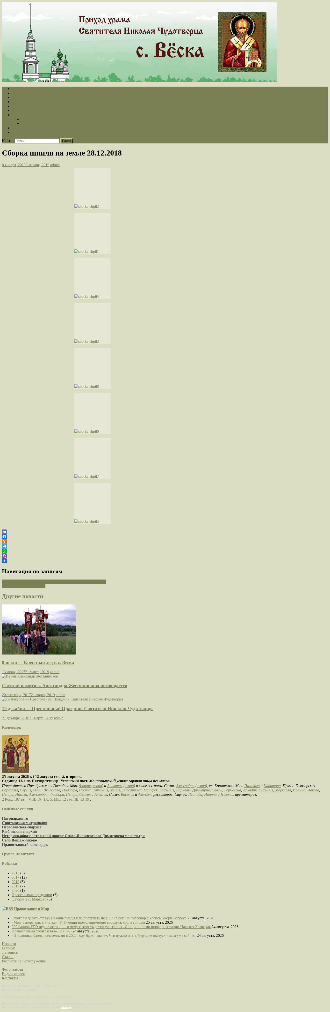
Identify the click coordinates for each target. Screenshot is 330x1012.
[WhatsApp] (165, 551)
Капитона (272, 786)
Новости (19, 93)
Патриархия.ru (15, 818)
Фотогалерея (31, 119)
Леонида (195, 794)
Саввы (217, 790)
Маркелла (283, 790)
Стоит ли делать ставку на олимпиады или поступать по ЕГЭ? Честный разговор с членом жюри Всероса (99, 918)
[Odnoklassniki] (165, 541)
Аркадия (250, 790)
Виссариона (132, 790)
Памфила (252, 786)
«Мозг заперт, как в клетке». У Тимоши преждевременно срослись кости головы (78, 922)
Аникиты (114, 786)
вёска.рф (66, 1007)
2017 (15, 877)
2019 (15, 886)
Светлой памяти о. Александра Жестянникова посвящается (64, 685)
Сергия (25, 790)
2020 (15, 890)
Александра (185, 786)
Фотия (85, 786)
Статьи (17, 128)
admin (55, 165)
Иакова (313, 790)
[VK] (165, 531)
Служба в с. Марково (29, 899)
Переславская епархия (22, 827)
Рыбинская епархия (19, 831)
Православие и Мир (31, 909)
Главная (18, 89)
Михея (115, 790)
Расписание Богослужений (34, 110)
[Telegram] (165, 546)
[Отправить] (165, 560)
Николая (227, 794)
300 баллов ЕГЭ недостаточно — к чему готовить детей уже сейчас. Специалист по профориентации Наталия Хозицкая (111, 927)
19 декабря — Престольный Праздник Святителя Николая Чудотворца (77, 708)
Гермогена (232, 790)
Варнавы (183, 790)
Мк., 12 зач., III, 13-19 (71, 799)
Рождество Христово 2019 (23, 586)
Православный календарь (25, 844)
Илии (37, 790)
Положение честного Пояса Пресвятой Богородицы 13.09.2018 (54, 582)
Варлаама (10, 790)
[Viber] (165, 556)
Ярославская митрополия (24, 823)
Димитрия (201, 790)
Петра (7, 794)
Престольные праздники (32, 895)
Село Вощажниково (19, 840)
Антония (100, 790)
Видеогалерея (32, 123)
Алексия (100, 794)
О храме (18, 97)
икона (97, 786)
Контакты (20, 132)
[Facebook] (165, 536)
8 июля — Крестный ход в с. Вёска (38, 662)
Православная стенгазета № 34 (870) (42, 931)
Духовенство (22, 102)
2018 (15, 882)
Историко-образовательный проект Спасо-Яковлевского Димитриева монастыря (73, 836)
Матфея (150, 790)
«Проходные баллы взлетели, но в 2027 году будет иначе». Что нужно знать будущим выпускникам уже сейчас (104, 935)
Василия (127, 794)
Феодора (57, 794)
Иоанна (85, 790)
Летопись (19, 106)
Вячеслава (51, 790)
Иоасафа (69, 790)
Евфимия (166, 790)
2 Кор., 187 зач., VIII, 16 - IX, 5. (27, 799)
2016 (15, 873)
